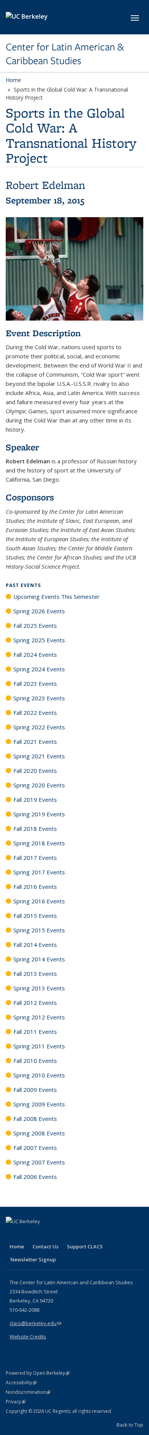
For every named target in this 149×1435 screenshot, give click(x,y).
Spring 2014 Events (39, 959)
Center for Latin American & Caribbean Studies (65, 54)
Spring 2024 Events (39, 669)
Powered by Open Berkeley (38, 1373)
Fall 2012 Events (35, 1002)
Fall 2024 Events (35, 654)
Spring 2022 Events (39, 727)
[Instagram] (57, 1234)
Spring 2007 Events (39, 1162)
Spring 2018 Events (39, 843)
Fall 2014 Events (35, 944)
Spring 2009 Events (39, 1104)
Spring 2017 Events (39, 872)
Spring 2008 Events (39, 1133)
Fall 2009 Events (35, 1089)
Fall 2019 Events (35, 799)
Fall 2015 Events (35, 915)
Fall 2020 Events (35, 770)
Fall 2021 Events (35, 741)
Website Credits (28, 1336)
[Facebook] (13, 1234)
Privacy (16, 1401)
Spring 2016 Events (39, 901)
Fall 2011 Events (35, 1031)
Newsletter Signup (33, 1259)
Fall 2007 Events (35, 1147)
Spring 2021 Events (39, 756)
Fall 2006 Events (35, 1176)
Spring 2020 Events (39, 785)
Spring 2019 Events (39, 814)
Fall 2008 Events (35, 1118)
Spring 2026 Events (39, 611)
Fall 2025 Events (35, 625)
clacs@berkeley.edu (35, 1323)
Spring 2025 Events (39, 640)
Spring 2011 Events (39, 1046)
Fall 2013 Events (35, 973)
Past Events (23, 585)
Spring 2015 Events (39, 930)
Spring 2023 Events (39, 698)
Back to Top (130, 1424)
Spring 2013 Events (39, 988)
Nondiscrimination (28, 1392)
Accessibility (21, 1382)
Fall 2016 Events (35, 886)
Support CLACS (85, 1246)
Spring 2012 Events (39, 1017)
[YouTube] (42, 1234)
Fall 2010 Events (35, 1060)
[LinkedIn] (27, 1234)
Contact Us (45, 1246)
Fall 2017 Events (35, 857)
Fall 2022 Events (35, 712)
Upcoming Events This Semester (56, 596)
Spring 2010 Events (39, 1075)
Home (13, 80)
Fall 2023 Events (35, 683)
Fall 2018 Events (35, 828)
